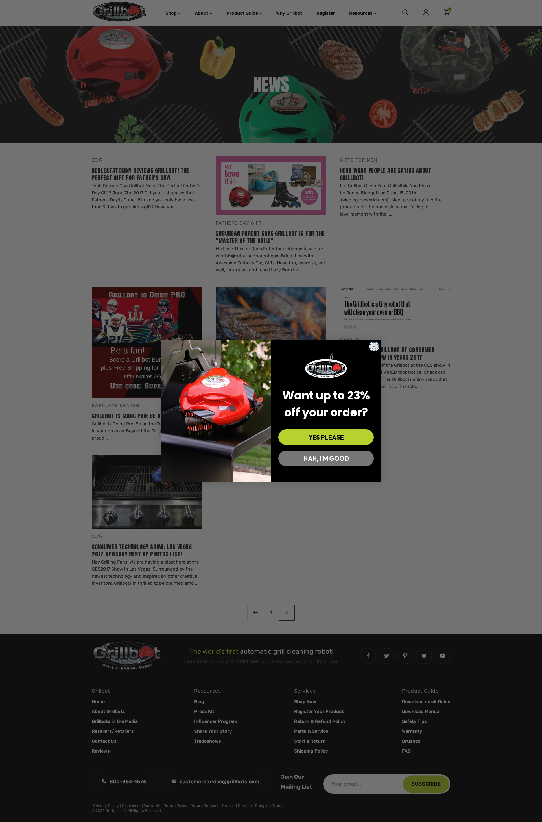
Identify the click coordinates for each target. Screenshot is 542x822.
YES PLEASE (326, 437)
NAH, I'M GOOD (326, 458)
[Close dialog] (374, 346)
